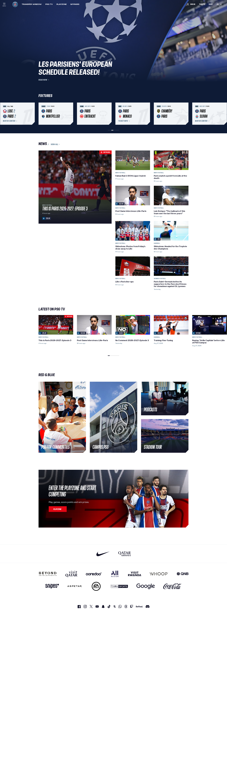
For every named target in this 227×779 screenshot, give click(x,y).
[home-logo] (15, 4)
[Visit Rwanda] (134, 574)
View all (54, 144)
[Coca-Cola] (172, 586)
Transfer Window (32, 4)
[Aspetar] (74, 586)
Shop (210, 4)
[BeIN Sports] (119, 586)
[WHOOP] (159, 574)
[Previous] (41, 113)
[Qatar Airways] (124, 553)
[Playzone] (58, 509)
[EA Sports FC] (96, 586)
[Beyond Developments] (48, 574)
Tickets (202, 4)
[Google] (145, 586)
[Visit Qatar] (71, 574)
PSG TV (49, 4)
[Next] (185, 113)
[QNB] (182, 574)
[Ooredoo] (93, 574)
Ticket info (123, 121)
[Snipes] (52, 586)
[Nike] (103, 553)
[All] (115, 574)
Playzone (62, 4)
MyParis (74, 4)
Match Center (9, 121)
